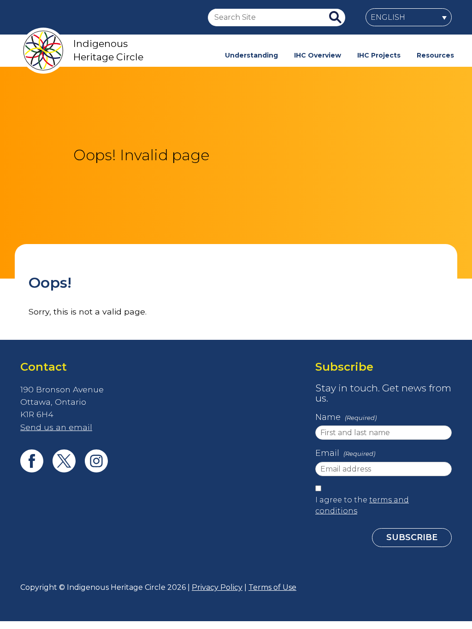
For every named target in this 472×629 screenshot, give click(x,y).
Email (345, 453)
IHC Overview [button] (317, 55)
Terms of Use (272, 587)
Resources (435, 55)
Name (346, 417)
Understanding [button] (251, 55)
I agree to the (362, 505)
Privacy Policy (217, 587)
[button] (408, 17)
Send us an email (56, 427)
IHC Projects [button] (379, 55)
